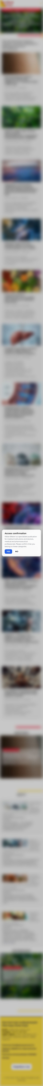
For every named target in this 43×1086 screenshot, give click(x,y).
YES (8, 551)
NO (16, 551)
